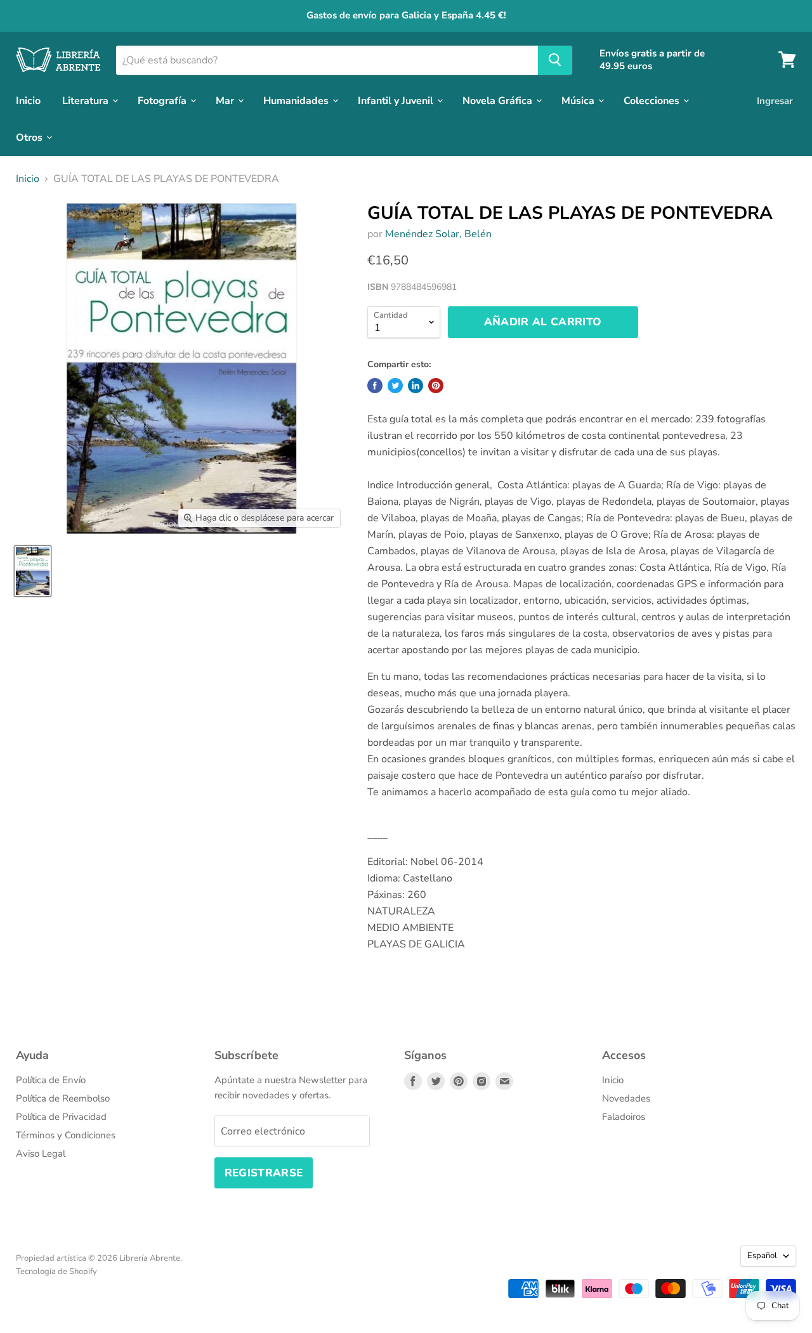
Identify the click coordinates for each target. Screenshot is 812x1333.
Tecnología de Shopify (56, 1271)
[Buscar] (555, 59)
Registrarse (264, 1173)
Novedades (626, 1098)
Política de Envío (51, 1080)
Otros (30, 137)
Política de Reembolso (63, 1098)
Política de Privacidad (61, 1116)
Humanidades (297, 100)
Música (579, 100)
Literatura (86, 100)
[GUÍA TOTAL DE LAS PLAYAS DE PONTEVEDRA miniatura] (33, 571)
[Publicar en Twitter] (395, 385)
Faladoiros (623, 1116)
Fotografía (163, 100)
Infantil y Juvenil (397, 100)
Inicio (28, 100)
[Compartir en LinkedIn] (415, 385)
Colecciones (653, 100)
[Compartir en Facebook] (375, 385)
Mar (226, 100)
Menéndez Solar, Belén (438, 234)
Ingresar (775, 100)
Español (762, 1255)
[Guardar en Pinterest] (435, 385)
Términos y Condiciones (65, 1135)
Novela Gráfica (498, 100)
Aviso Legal (40, 1153)
